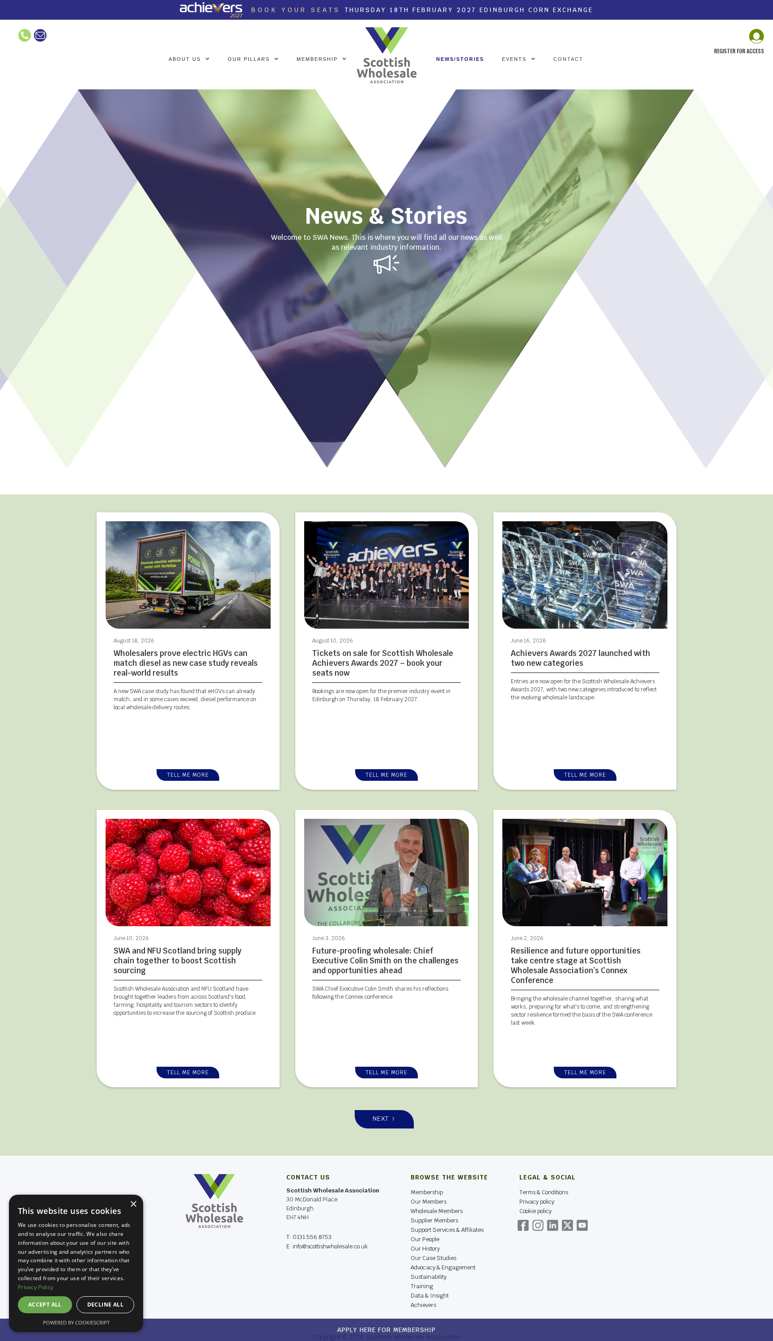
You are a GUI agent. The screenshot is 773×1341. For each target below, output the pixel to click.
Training (422, 1286)
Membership (427, 1192)
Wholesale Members (437, 1211)
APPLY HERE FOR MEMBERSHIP (386, 1330)
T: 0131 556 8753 (308, 1237)
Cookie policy (535, 1211)
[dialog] (76, 1263)
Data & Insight (430, 1295)
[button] (189, 59)
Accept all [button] (45, 1304)
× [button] (133, 1204)
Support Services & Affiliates (447, 1229)
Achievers (423, 1305)
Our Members (428, 1201)
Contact (568, 59)
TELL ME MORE (188, 775)
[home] (387, 55)
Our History (425, 1248)
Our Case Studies (433, 1258)
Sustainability (428, 1276)
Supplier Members (434, 1220)
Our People (425, 1239)
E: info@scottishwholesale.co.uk (327, 1246)
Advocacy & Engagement (443, 1267)
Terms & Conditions (543, 1192)
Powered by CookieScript (76, 1322)
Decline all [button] (105, 1304)
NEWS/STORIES (460, 59)
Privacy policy (536, 1201)
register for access (739, 51)
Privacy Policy (35, 1287)
